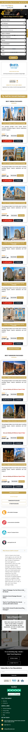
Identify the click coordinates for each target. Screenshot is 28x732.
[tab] (14, 492)
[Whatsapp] (26, 36)
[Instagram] (26, 33)
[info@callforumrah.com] (2, 729)
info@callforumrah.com (9, 729)
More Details (13, 135)
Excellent (14, 687)
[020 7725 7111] (2, 725)
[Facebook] (26, 30)
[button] (25, 6)
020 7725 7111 (7, 724)
